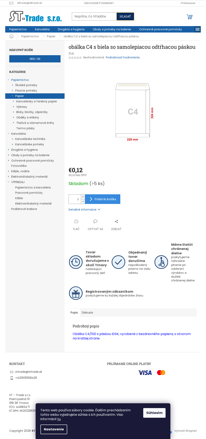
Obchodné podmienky (99, 3)
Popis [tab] (74, 313)
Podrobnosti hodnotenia (123, 57)
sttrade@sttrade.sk (28, 372)
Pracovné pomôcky (29, 193)
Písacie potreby (26, 91)
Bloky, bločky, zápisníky (32, 112)
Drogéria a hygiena (24, 150)
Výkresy (21, 107)
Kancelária (18, 134)
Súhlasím (154, 412)
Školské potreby (26, 85)
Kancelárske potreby (29, 144)
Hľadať (125, 16)
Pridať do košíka (105, 199)
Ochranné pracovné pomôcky (32, 161)
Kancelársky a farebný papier (36, 101)
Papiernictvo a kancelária (33, 187)
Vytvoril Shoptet (185, 431)
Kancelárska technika (30, 139)
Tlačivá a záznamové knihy (35, 123)
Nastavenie (54, 429)
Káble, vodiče (20, 171)
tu (59, 419)
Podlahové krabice (24, 209)
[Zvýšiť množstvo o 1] (83, 197)
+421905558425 (26, 378)
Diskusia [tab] (87, 313)
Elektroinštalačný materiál (29, 177)
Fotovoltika (19, 166)
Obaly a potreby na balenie (30, 155)
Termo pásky (25, 128)
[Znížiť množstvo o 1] (83, 201)
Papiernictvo (20, 80)
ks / (35, 59)
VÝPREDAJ (18, 182)
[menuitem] (18, 29)
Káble (19, 198)
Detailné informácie (83, 210)
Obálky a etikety (27, 117)
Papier (19, 96)
